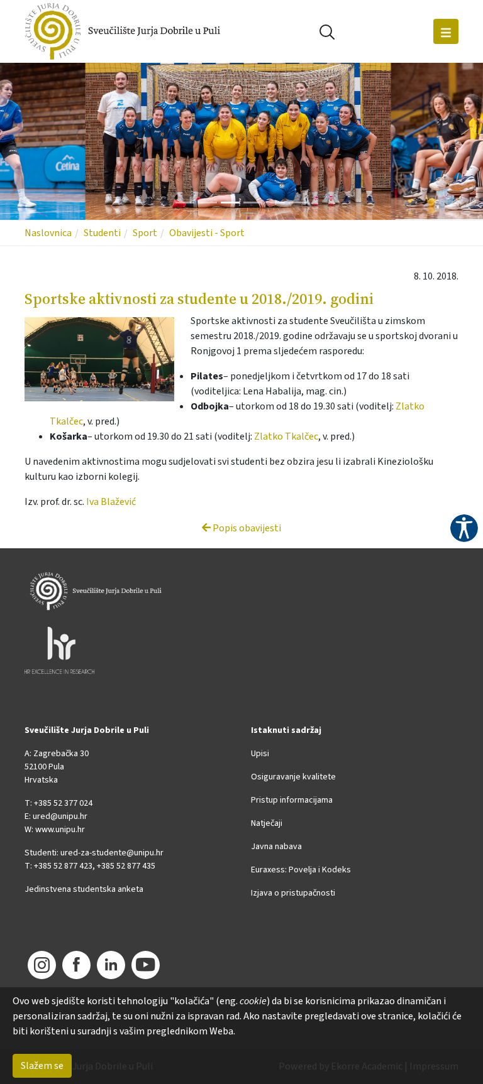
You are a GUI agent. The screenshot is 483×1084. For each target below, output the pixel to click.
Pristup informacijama (292, 800)
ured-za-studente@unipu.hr (112, 853)
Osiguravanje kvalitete (293, 777)
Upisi (260, 753)
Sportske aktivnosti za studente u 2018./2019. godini (199, 298)
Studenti (102, 233)
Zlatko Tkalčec (286, 436)
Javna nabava (276, 846)
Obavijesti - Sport (207, 233)
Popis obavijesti (246, 528)
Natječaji (266, 823)
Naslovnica (48, 233)
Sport (145, 233)
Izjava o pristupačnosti (293, 893)
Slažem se (42, 1066)
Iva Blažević (111, 502)
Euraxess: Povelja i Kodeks (301, 870)
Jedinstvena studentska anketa (84, 889)
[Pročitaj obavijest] (106, 360)
